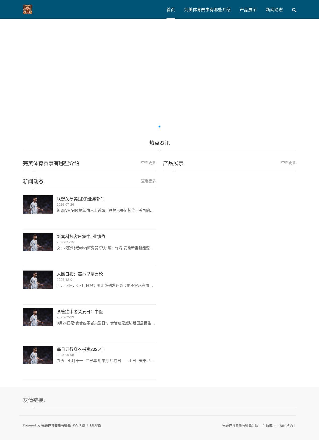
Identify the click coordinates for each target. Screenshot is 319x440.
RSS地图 (78, 425)
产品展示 (248, 9)
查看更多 (148, 162)
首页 (171, 9)
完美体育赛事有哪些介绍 (207, 9)
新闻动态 (274, 9)
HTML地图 (93, 425)
